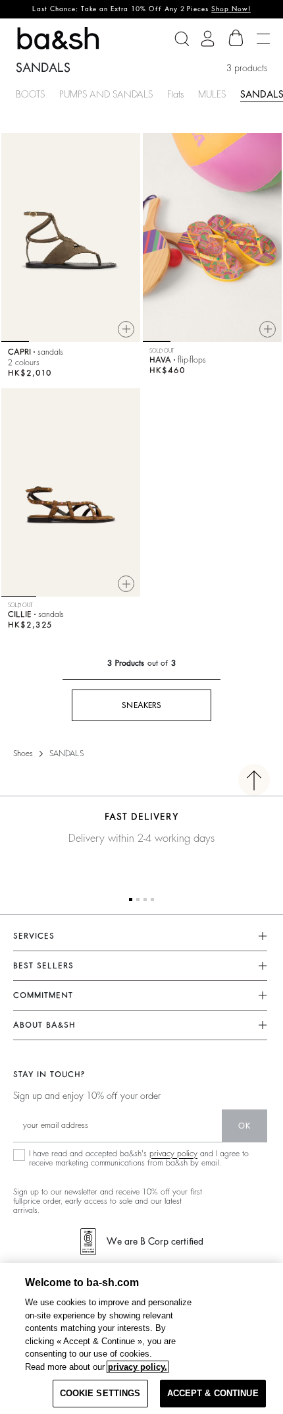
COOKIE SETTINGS (100, 1393)
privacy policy (173, 1154)
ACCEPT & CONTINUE (213, 1393)
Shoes (23, 753)
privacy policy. (137, 1367)
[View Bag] (236, 38)
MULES (212, 94)
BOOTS (30, 94)
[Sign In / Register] (207, 38)
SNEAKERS (141, 705)
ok (244, 1126)
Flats (175, 94)
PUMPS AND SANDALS (106, 94)
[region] (141, 1338)
